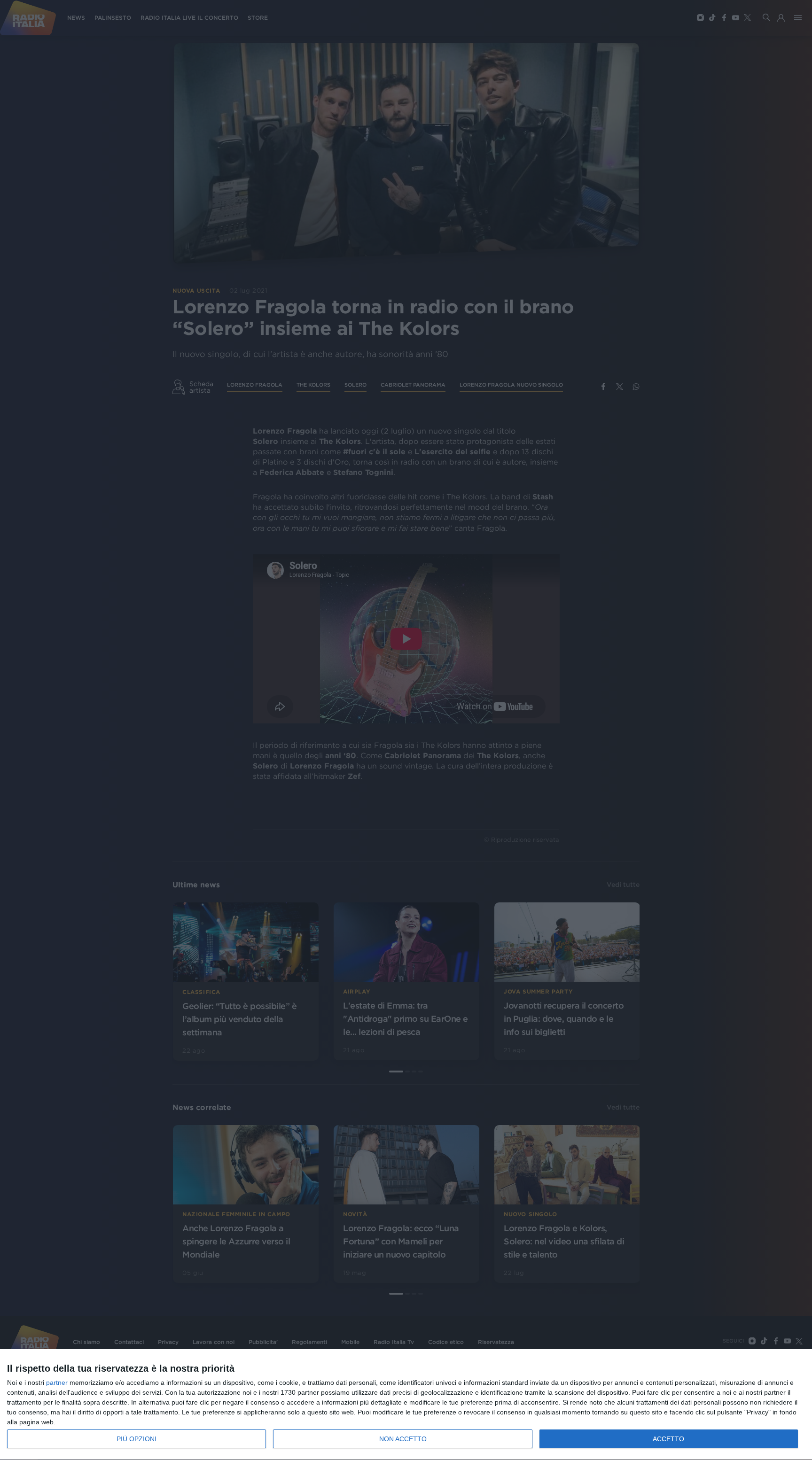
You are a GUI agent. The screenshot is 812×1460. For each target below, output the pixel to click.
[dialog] (406, 1405)
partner (57, 1382)
